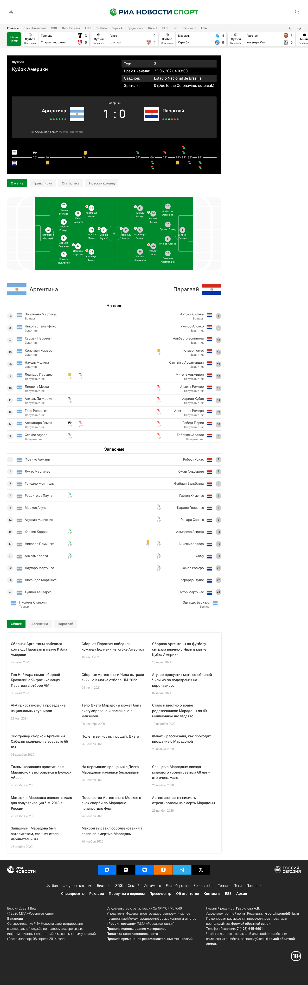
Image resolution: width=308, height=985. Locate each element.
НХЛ (176, 28)
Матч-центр (14, 39)
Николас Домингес (39, 544)
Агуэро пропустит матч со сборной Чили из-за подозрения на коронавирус (182, 680)
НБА (204, 28)
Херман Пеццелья (38, 338)
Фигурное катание (77, 885)
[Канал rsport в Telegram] (182, 870)
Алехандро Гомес (46, 132)
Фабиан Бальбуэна (189, 483)
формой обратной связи (250, 923)
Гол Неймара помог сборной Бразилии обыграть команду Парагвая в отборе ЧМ (35, 680)
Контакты (212, 893)
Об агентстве (187, 893)
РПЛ (54, 28)
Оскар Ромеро (193, 568)
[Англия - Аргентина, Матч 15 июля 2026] (62, 119)
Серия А (117, 28)
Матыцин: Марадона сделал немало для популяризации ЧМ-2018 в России (41, 803)
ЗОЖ (119, 885)
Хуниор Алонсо (192, 326)
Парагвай (173, 111)
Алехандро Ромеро (189, 411)
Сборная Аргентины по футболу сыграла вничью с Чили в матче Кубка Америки (179, 649)
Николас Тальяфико (40, 326)
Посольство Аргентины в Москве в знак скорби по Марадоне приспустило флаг (111, 803)
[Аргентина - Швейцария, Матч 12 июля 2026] (59, 119)
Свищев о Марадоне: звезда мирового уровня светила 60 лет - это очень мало (181, 772)
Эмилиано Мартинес (41, 314)
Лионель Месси (37, 386)
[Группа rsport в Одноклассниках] (163, 870)
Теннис (224, 885)
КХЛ (165, 28)
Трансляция (42, 183)
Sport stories (203, 885)
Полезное (254, 885)
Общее (16, 624)
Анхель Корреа (36, 556)
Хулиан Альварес (38, 592)
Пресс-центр (160, 893)
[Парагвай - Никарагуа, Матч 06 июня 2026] (178, 119)
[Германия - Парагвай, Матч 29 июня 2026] (166, 119)
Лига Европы (71, 28)
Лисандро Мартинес (41, 580)
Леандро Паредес (38, 374)
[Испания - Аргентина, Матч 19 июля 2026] (65, 119)
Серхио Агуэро (36, 435)
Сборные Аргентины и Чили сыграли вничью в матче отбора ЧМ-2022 (113, 677)
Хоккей (133, 885)
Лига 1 (152, 28)
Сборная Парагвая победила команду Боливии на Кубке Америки (113, 647)
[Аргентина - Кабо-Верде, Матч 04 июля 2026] (54, 119)
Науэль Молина (37, 362)
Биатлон (103, 885)
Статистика (70, 183)
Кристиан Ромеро (38, 350)
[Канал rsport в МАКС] (107, 870)
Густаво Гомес (193, 350)
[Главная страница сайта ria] (138, 12)
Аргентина (54, 111)
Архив (241, 893)
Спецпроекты (72, 893)
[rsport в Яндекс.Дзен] (126, 870)
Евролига (189, 28)
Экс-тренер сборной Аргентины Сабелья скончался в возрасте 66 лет (39, 741)
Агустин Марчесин (39, 520)
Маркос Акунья (36, 507)
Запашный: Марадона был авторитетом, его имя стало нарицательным (35, 833)
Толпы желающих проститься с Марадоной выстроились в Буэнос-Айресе (41, 772)
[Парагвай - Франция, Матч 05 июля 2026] (163, 119)
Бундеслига (135, 28)
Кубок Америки (30, 69)
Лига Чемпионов (34, 28)
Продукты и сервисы (127, 893)
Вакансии (15, 918)
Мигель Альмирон (190, 374)
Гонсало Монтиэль (39, 483)
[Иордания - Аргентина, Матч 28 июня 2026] (51, 119)
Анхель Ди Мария (71, 132)
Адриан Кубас (193, 399)
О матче (17, 183)
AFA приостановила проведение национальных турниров (38, 708)
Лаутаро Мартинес (39, 568)
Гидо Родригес (36, 411)
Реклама (96, 893)
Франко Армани (37, 459)
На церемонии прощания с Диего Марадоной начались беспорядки (110, 769)
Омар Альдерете (191, 471)
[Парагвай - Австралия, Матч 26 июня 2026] (169, 119)
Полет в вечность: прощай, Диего (110, 736)
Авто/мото (152, 885)
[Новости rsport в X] (201, 870)
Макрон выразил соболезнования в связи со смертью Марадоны (112, 831)
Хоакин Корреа (36, 532)
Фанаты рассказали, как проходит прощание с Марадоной (181, 739)
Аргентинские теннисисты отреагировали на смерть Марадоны (183, 800)
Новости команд (102, 183)
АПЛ (88, 28)
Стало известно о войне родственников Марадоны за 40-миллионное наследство (180, 710)
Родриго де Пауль (38, 495)
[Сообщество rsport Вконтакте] (144, 870)
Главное (13, 28)
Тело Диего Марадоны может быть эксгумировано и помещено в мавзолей (111, 710)
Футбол (18, 62)
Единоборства (177, 885)
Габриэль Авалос (190, 435)
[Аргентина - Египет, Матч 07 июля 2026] (57, 119)
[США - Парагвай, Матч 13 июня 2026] (175, 119)
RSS (228, 893)
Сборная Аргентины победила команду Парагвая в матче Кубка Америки (39, 649)
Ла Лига (101, 28)
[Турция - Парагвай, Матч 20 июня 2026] (172, 119)
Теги (238, 885)
